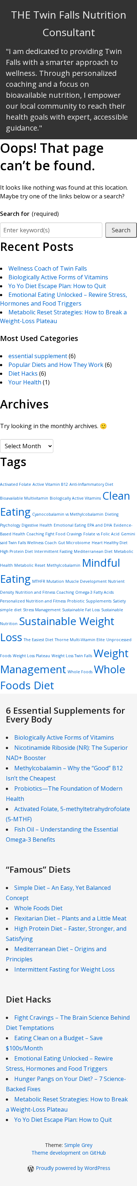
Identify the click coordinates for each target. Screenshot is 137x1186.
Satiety (119, 601)
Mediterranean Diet (93, 551)
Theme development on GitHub (68, 1152)
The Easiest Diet (38, 639)
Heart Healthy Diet (110, 542)
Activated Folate (15, 484)
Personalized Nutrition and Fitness (33, 601)
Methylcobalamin (63, 565)
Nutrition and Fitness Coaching (44, 592)
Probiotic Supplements (89, 601)
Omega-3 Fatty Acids (94, 592)
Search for (29, 214)
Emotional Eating (70, 525)
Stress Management (42, 609)
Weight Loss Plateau (31, 655)
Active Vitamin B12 (50, 484)
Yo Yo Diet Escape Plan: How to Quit (57, 286)
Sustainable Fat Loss (81, 609)
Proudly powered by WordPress (73, 1167)
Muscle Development (86, 581)
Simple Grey (78, 1145)
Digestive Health (37, 525)
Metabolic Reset (29, 565)
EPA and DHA (99, 525)
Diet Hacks (23, 373)
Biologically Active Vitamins (75, 498)
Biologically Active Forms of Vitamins (58, 277)
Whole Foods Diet (38, 908)
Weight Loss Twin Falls (72, 655)
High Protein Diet (16, 551)
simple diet (11, 609)
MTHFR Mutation (48, 581)
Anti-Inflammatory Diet (91, 484)
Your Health (24, 382)
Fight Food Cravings (63, 533)
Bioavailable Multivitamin (24, 498)
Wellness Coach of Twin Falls (47, 268)
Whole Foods (80, 671)
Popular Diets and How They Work (55, 365)
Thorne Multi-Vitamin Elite (80, 639)
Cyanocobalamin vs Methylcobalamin (67, 514)
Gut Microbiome (74, 542)
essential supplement (37, 356)
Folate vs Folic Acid (101, 533)
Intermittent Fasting (53, 551)
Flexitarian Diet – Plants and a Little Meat (70, 918)
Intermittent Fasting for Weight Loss (64, 969)
